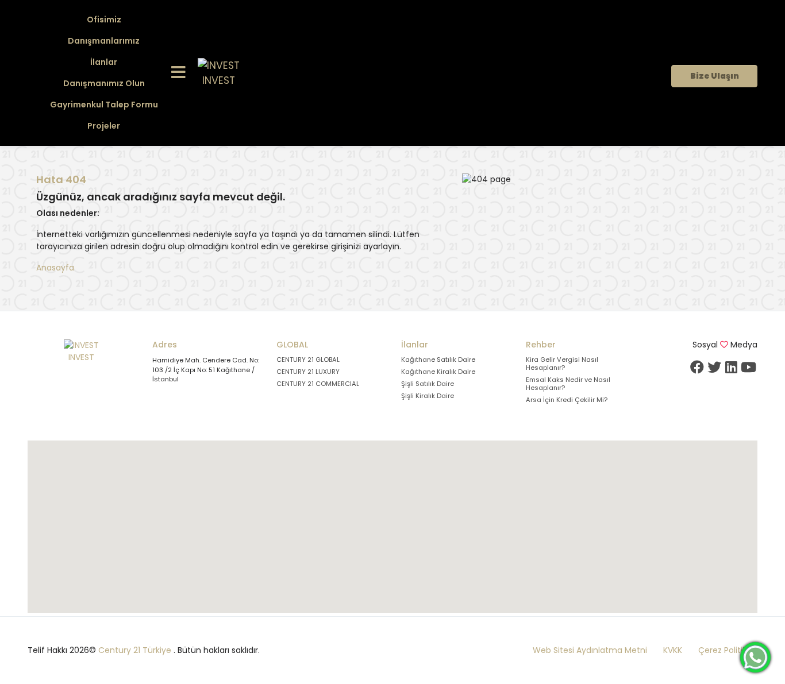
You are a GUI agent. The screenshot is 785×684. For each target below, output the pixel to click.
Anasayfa (55, 267)
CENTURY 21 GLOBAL (308, 359)
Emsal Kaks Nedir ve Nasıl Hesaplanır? (568, 384)
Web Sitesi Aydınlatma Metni (590, 650)
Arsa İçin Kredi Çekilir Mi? (566, 400)
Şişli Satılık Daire (427, 384)
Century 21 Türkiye (134, 650)
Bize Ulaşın (714, 76)
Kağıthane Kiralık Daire (438, 372)
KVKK (672, 650)
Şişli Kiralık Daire (427, 396)
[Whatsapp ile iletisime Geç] (755, 656)
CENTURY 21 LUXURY (308, 372)
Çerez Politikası (727, 650)
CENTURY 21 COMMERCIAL (317, 384)
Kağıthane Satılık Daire (438, 359)
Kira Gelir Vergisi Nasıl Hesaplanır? (562, 363)
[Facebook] (697, 367)
